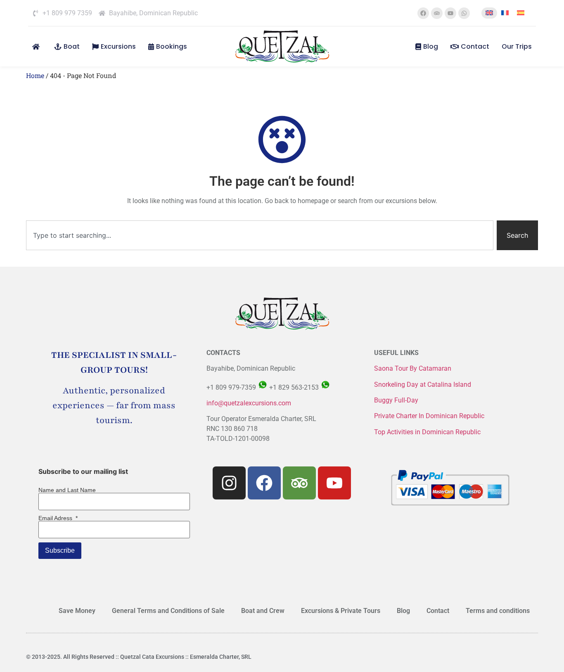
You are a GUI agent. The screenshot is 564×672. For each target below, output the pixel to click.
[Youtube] (450, 13)
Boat (72, 46)
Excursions (118, 46)
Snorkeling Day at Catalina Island (422, 384)
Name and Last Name (67, 490)
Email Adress (58, 518)
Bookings (171, 46)
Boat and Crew (262, 611)
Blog (430, 46)
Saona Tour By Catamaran (412, 368)
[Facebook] (423, 13)
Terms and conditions (498, 611)
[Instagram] (229, 482)
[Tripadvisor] (437, 13)
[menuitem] (489, 13)
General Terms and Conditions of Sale (168, 611)
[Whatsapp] (464, 13)
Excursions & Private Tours (340, 611)
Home (35, 75)
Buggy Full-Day (397, 400)
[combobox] (259, 235)
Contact (475, 46)
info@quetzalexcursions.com (248, 403)
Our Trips (517, 46)
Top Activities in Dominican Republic (427, 432)
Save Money (77, 611)
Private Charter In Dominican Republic (429, 416)
